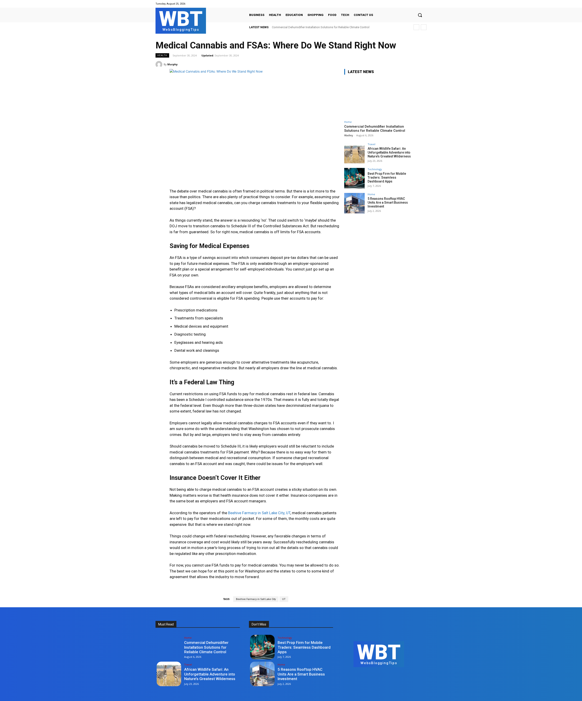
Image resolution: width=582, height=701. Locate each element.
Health (162, 55)
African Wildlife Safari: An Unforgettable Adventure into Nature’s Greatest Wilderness (389, 152)
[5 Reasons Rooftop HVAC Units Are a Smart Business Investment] (354, 203)
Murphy (172, 64)
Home (348, 122)
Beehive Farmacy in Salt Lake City (256, 599)
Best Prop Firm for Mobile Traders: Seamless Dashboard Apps (387, 177)
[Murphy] (160, 64)
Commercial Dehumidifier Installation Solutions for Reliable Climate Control (320, 27)
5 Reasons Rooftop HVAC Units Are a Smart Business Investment (388, 202)
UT (284, 599)
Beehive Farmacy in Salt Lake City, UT (259, 513)
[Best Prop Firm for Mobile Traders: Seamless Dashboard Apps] (354, 178)
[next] (423, 27)
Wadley (348, 135)
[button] (419, 15)
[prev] (416, 27)
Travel (371, 144)
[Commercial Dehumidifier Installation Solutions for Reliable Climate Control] (378, 98)
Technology (375, 169)
